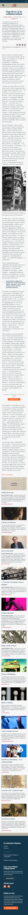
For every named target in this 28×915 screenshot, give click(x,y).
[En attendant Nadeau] (14, 5)
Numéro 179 (14, 18)
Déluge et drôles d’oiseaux (8, 646)
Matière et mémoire (7, 703)
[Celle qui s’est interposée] (14, 513)
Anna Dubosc (6, 712)
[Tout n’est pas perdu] (14, 542)
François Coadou (7, 830)
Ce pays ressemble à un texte (9, 731)
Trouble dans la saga (7, 492)
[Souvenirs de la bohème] (14, 810)
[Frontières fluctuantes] (14, 604)
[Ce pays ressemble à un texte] (14, 722)
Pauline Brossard (7, 627)
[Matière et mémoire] (14, 693)
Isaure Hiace (6, 772)
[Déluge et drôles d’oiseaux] (14, 636)
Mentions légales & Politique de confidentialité (11, 855)
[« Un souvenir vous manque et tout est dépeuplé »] (14, 573)
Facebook (20, 45)
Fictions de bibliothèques (8, 674)
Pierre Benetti (6, 563)
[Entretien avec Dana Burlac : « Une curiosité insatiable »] (14, 750)
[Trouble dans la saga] (14, 483)
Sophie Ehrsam (6, 655)
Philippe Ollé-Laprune (8, 741)
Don (25, 45)
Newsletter (22, 45)
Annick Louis (6, 684)
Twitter (17, 45)
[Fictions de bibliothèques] (14, 665)
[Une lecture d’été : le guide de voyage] (14, 781)
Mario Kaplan (8, 17)
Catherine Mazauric (7, 504)
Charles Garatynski (7, 532)
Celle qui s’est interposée (8, 522)
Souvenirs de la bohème (8, 819)
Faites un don (14, 399)
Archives (6, 846)
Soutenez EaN (11, 908)
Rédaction (6, 848)
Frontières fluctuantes (7, 613)
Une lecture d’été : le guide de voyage (12, 790)
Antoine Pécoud (7, 800)
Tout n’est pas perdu (7, 551)
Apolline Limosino (7, 594)
